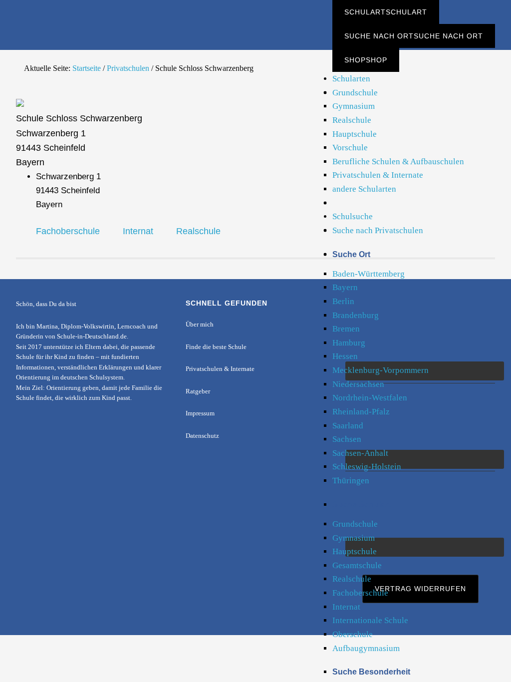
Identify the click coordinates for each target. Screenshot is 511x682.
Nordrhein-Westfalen (369, 397)
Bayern (345, 287)
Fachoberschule (360, 593)
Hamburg (348, 342)
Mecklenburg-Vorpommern (380, 370)
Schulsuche (352, 216)
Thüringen (350, 480)
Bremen (346, 329)
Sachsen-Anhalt (360, 453)
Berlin (343, 301)
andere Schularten (364, 189)
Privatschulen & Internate (377, 175)
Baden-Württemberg (368, 274)
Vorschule (350, 147)
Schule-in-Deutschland (91, 16)
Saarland (347, 425)
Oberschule (352, 634)
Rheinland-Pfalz (361, 411)
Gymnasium (353, 106)
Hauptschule (354, 134)
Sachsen (346, 439)
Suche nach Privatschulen (377, 230)
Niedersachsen (358, 384)
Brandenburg (355, 315)
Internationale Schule (370, 620)
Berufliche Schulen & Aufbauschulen (398, 161)
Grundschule (355, 92)
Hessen (345, 356)
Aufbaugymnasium (366, 648)
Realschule (351, 120)
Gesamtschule (357, 565)
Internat (346, 607)
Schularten (351, 78)
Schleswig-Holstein (366, 466)
